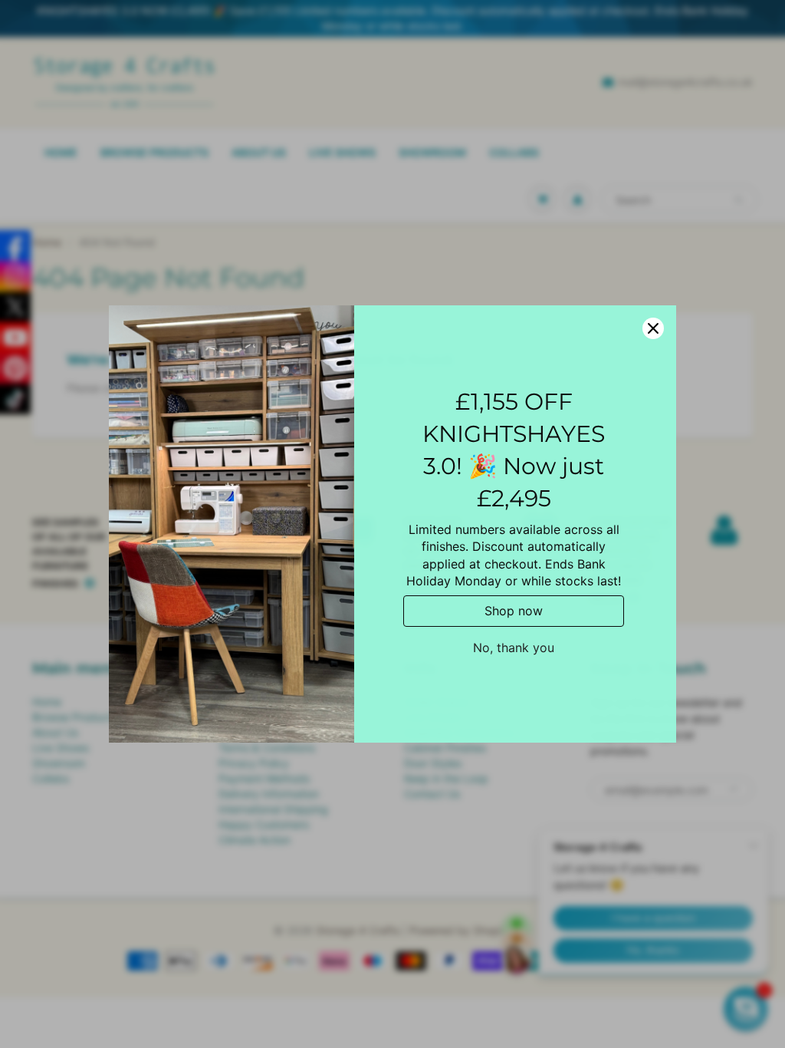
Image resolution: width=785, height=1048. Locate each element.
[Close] (653, 328)
